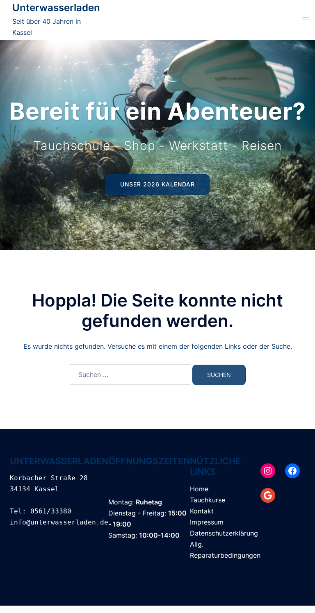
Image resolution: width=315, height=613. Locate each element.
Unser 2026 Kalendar (157, 184)
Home (199, 489)
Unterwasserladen (56, 8)
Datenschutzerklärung (224, 533)
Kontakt (202, 511)
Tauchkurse (207, 500)
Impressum (207, 522)
